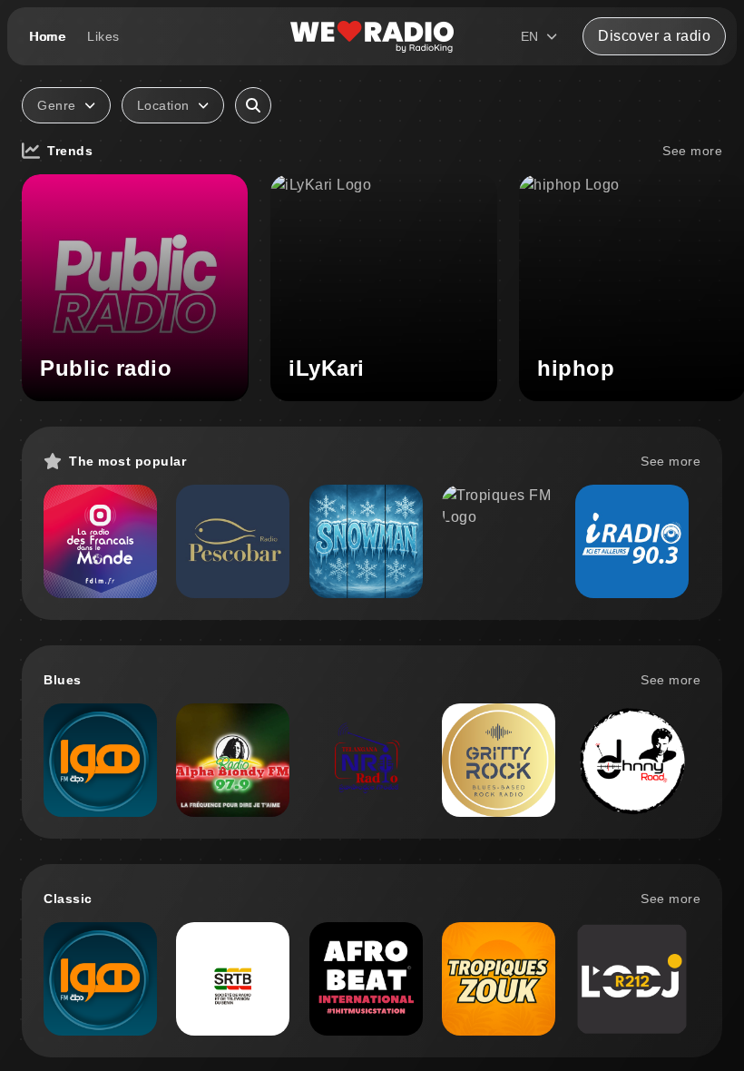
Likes (103, 36)
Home (47, 36)
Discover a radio (654, 36)
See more (692, 150)
